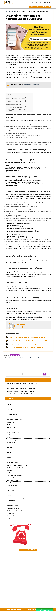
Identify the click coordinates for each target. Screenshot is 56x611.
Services (41, 2)
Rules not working (11, 490)
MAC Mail (9, 472)
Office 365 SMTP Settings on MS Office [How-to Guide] (25, 347)
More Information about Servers (14, 104)
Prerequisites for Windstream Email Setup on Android (18, 97)
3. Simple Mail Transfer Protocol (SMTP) (17, 109)
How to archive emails (12, 462)
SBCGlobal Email (11, 493)
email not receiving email (13, 432)
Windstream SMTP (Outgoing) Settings (17, 101)
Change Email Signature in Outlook (15, 417)
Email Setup (10, 450)
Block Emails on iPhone (12, 414)
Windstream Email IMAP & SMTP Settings (15, 98)
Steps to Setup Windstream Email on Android (17, 103)
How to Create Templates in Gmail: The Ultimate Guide (20, 393)
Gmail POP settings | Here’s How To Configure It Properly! (26, 337)
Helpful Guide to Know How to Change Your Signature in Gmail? (22, 383)
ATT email (9, 412)
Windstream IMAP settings (10, 360)
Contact (49, 2)
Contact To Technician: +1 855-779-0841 (40, 6)
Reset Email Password (12, 485)
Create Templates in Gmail (13, 424)
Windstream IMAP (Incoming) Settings (17, 100)
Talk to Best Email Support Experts (26, 609)
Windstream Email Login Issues (31, 84)
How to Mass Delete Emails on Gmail (16, 467)
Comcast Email (10, 422)
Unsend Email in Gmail (12, 505)
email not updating (11, 437)
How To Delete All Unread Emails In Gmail (17, 465)
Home (32, 2)
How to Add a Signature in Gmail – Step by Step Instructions (21, 391)
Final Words (9, 110)
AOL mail (9, 407)
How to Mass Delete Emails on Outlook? (16, 386)
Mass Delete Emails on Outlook (14, 475)
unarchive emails (11, 503)
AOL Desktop (10, 404)
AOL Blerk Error (10, 402)
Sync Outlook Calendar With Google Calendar (18, 498)
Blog (45, 2)
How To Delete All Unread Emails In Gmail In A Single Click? (21, 388)
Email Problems (10, 445)
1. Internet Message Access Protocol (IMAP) (18, 106)
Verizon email (10, 513)
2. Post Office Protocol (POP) (15, 107)
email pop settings (11, 442)
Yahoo (8, 518)
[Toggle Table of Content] (29, 95)
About (36, 2)
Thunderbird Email (11, 500)
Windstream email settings (13, 357)
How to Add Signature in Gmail (14, 460)
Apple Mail (9, 409)
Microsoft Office (11, 478)
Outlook (9, 483)
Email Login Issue (11, 427)
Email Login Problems (12, 429)
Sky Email (9, 495)
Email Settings (12, 11)
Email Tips (9, 452)
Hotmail (9, 457)
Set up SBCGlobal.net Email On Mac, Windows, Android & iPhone (29, 341)
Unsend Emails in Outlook (13, 508)
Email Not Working (11, 440)
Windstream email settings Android (28, 357)
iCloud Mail (9, 470)
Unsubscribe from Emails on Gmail (15, 510)
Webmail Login (10, 515)
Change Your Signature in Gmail (15, 419)
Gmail (8, 455)
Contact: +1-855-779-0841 (28, 550)
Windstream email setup (43, 357)
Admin (19, 327)
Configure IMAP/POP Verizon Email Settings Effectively (26, 344)
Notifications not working (13, 480)
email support (26, 317)
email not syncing (11, 435)
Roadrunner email (11, 488)
